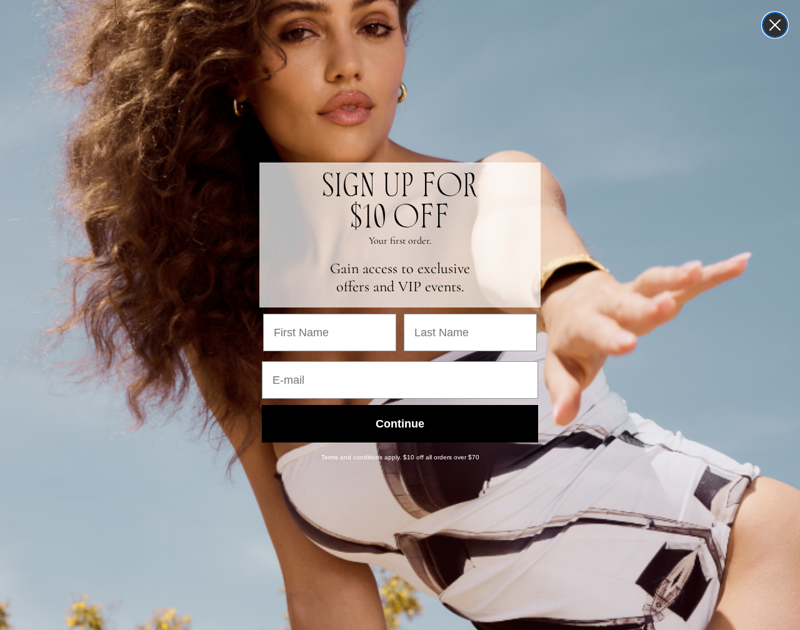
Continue (400, 424)
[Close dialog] (775, 25)
